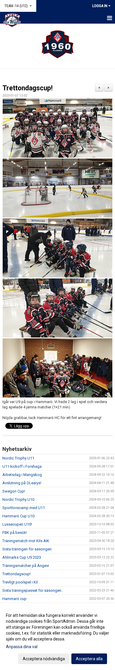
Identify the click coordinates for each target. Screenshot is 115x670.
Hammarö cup (14, 598)
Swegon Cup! (13, 491)
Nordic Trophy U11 (18, 458)
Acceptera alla (89, 658)
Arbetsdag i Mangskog (22, 474)
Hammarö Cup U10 (18, 516)
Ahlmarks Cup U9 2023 (21, 557)
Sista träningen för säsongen (27, 549)
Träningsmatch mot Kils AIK (25, 541)
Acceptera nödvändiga (44, 658)
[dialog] (57, 637)
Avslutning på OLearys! (21, 483)
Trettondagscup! (27, 88)
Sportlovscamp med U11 (23, 508)
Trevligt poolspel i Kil (20, 582)
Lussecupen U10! (17, 524)
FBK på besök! (14, 532)
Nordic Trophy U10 (18, 499)
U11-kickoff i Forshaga (22, 466)
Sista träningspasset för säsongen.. (32, 590)
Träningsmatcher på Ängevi (25, 565)
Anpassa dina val (21, 646)
